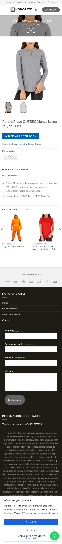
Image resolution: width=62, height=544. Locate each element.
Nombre (14, 330)
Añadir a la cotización (21, 136)
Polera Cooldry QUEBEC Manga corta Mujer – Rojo (44, 247)
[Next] (54, 71)
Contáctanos (14, 399)
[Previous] (7, 71)
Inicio (9, 2)
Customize (31, 530)
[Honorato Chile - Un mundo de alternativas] (20, 9)
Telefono (15, 357)
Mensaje (9, 371)
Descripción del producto (17, 169)
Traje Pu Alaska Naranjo (13, 246)
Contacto (51, 2)
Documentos (9, 175)
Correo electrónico (20, 344)
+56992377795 (33, 424)
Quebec (11, 151)
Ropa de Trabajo (31, 20)
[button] (54, 535)
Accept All (31, 522)
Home (13, 20)
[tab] (31, 170)
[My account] (35, 9)
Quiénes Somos (19, 2)
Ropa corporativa (19, 144)
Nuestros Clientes (36, 2)
